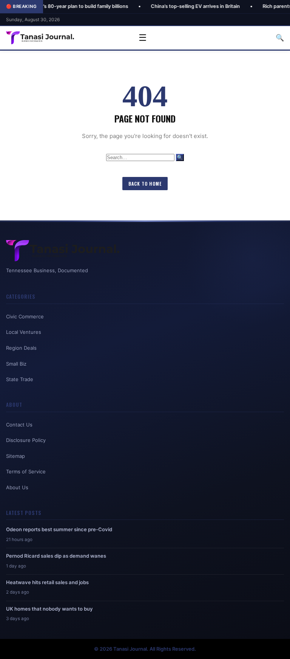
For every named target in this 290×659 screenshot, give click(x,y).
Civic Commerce (25, 316)
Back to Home (145, 183)
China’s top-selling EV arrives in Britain (177, 6)
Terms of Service (26, 471)
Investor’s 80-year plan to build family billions (58, 6)
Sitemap (15, 456)
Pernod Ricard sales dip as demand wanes (56, 556)
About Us (17, 487)
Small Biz (16, 364)
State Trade (19, 379)
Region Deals (21, 348)
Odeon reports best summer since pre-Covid (59, 529)
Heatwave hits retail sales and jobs (47, 582)
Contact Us (19, 425)
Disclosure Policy (26, 440)
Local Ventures (23, 332)
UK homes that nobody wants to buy (49, 609)
